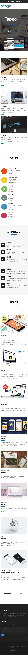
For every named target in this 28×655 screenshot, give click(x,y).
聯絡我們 (13, 647)
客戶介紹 (19, 646)
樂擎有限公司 (3, 436)
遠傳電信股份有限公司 (5, 470)
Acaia (2, 536)
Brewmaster (4, 538)
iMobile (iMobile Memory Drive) (10, 572)
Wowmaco (4, 404)
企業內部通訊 (4, 472)
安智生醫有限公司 (4, 502)
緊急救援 (5, 646)
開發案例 (14, 646)
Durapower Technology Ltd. (6, 570)
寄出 (3, 634)
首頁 (2, 646)
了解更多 (3, 85)
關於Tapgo (24, 646)
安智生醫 (3, 504)
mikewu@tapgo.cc (19, 1)
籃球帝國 (3, 438)
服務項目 (10, 646)
